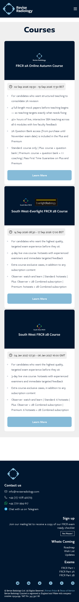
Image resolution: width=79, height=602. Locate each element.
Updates (70, 555)
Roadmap (69, 547)
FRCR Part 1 (68, 568)
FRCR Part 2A (67, 571)
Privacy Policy (51, 590)
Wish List (69, 551)
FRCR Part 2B (67, 575)
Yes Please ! (67, 533)
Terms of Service (67, 590)
